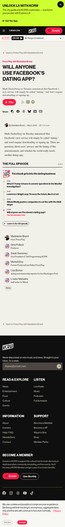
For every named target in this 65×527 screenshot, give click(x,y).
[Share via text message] (35, 112)
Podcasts (38, 396)
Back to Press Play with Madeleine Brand (24, 52)
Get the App (11, 20)
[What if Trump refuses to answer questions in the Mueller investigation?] (4, 181)
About (6, 423)
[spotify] (33, 102)
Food (5, 396)
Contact (7, 442)
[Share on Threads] (23, 112)
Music (37, 391)
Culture (6, 400)
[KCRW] (8, 349)
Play (11, 102)
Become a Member (43, 423)
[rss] (23, 102)
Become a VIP (40, 427)
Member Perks (41, 442)
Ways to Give (40, 432)
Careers (7, 427)
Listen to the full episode (17, 223)
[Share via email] (40, 111)
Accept (22, 522)
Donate (56, 30)
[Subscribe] (59, 366)
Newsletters (9, 437)
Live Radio (39, 386)
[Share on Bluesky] (29, 112)
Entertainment (10, 391)
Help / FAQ (8, 432)
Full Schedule (40, 400)
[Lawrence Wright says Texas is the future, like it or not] (4, 192)
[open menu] (4, 30)
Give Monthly (29, 476)
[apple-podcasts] (28, 102)
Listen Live (14, 30)
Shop (36, 437)
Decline (7, 522)
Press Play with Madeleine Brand (17, 61)
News (8, 288)
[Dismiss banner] (60, 4)
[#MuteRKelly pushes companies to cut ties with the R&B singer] (4, 200)
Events (6, 405)
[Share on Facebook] (18, 112)
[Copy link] (12, 112)
